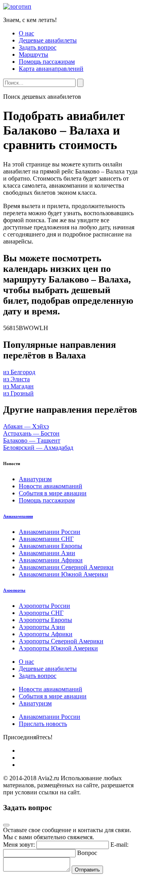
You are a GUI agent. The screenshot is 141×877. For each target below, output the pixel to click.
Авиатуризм (35, 479)
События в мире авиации (53, 493)
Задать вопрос (37, 47)
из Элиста (16, 379)
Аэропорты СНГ (41, 612)
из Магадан (18, 386)
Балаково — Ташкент (31, 440)
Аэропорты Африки (45, 634)
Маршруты (33, 54)
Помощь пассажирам (47, 61)
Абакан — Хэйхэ (26, 426)
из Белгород (19, 372)
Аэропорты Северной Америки (61, 641)
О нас (26, 33)
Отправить (87, 870)
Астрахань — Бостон (31, 433)
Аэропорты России (44, 605)
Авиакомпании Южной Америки (63, 574)
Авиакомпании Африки (51, 560)
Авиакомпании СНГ (46, 538)
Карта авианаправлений (51, 68)
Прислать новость (43, 723)
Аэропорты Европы (45, 620)
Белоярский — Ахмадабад (38, 447)
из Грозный (18, 393)
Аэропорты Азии (42, 627)
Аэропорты (14, 590)
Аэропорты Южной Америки (58, 648)
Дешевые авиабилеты (48, 40)
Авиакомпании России (49, 531)
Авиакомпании (18, 516)
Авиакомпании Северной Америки (66, 567)
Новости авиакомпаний (50, 486)
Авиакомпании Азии (47, 553)
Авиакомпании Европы (50, 546)
